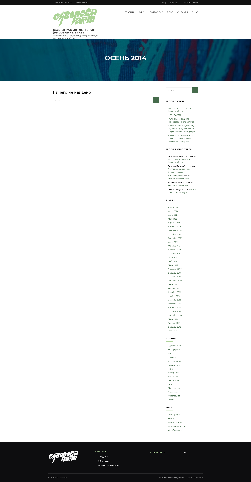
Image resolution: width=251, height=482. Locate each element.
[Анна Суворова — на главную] (63, 456)
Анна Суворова (175, 175)
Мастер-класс (174, 380)
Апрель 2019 (174, 245)
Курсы (142, 12)
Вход (164, 3)
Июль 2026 (173, 211)
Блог (170, 12)
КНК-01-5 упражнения (178, 178)
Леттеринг (173, 376)
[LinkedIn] (201, 453)
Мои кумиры (174, 388)
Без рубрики (174, 349)
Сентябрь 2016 (175, 280)
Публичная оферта (195, 477)
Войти (171, 418)
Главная (130, 12)
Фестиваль (173, 392)
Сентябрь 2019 (175, 238)
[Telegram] (169, 453)
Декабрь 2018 (174, 249)
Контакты (182, 12)
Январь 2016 (174, 288)
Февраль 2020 (175, 230)
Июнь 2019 (173, 242)
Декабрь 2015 (174, 292)
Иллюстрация (174, 361)
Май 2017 (172, 261)
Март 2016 (173, 284)
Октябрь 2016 (174, 276)
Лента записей (175, 422)
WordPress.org (175, 430)
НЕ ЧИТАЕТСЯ (174, 115)
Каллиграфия (174, 365)
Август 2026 (173, 207)
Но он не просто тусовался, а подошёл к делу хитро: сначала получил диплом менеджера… (183, 128)
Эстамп (171, 399)
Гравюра (172, 357)
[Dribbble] (190, 453)
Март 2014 (173, 319)
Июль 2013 (173, 330)
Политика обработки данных (171, 477)
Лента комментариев (178, 426)
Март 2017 (173, 265)
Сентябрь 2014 (175, 315)
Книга (170, 368)
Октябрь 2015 (174, 299)
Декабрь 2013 (174, 326)
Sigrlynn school (174, 345)
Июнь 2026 (173, 215)
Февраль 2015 (175, 303)
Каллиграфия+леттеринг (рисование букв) (75, 31)
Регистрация (173, 3)
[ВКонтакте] (174, 453)
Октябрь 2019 (174, 234)
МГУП (170, 384)
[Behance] (180, 453)
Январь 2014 (174, 323)
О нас (195, 12)
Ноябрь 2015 (174, 296)
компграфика (174, 372)
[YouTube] (195, 453)
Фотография (174, 395)
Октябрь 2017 (174, 253)
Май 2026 (172, 218)
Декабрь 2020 (174, 226)
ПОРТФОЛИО (156, 12)
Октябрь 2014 (174, 311)
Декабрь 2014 (174, 307)
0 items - (190, 2)
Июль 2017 (173, 257)
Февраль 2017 (175, 269)
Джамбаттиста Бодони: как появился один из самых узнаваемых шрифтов (180, 138)
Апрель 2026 (174, 222)
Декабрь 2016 (174, 272)
